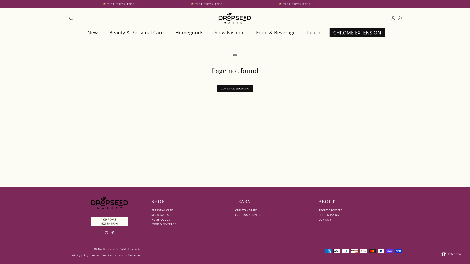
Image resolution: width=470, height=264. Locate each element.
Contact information (127, 255)
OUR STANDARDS (246, 210)
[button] (71, 18)
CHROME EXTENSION (109, 222)
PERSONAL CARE (162, 210)
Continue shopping (235, 88)
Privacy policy (80, 255)
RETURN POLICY (329, 215)
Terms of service (101, 255)
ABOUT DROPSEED (331, 210)
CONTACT (325, 219)
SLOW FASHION (161, 215)
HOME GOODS (160, 219)
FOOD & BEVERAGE (163, 224)
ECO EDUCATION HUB (249, 215)
